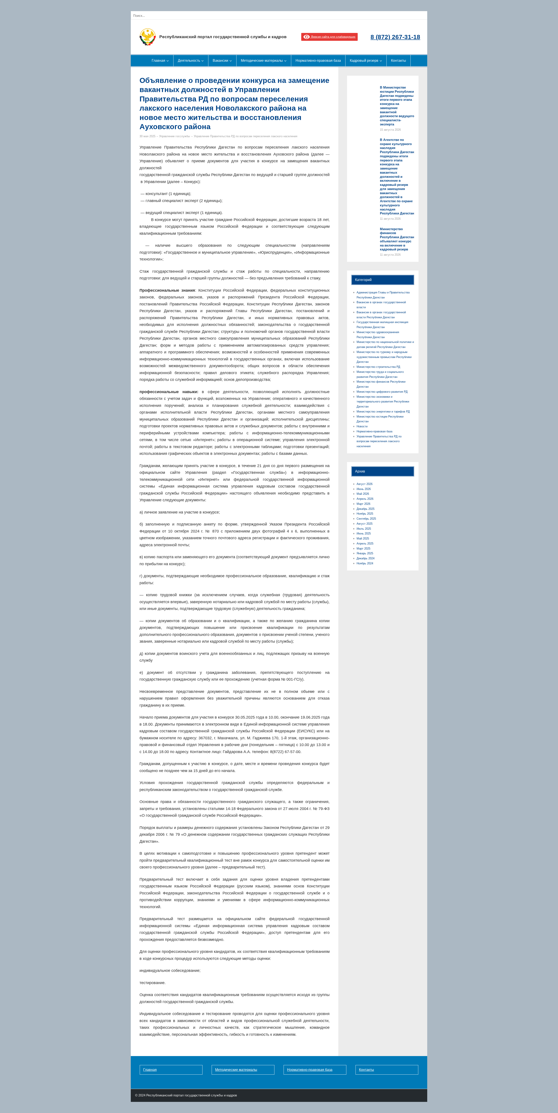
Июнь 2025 (364, 533)
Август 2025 (365, 523)
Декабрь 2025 (365, 508)
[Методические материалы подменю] (285, 60)
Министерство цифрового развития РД (382, 391)
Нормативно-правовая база (374, 431)
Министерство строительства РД (378, 366)
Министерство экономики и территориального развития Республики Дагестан (383, 401)
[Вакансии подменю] (230, 60)
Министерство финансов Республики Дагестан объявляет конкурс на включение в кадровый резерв (397, 239)
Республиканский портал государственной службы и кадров (223, 36)
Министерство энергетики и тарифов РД (383, 411)
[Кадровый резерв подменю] (380, 60)
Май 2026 (363, 493)
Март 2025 (363, 548)
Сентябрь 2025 (366, 518)
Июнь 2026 (364, 489)
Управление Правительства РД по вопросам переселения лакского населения (245, 136)
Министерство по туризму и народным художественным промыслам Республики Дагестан (384, 357)
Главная (150, 1070)
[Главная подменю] (167, 60)
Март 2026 (363, 503)
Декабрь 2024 (365, 558)
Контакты (366, 1070)
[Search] (180, 15)
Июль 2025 (364, 528)
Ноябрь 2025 (365, 513)
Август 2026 (365, 484)
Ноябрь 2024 (365, 563)
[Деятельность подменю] (202, 60)
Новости (362, 426)
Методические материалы (236, 1070)
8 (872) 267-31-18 (395, 37)
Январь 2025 (365, 553)
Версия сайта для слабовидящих (333, 36)
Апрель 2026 (365, 498)
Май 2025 (363, 538)
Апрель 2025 (365, 543)
